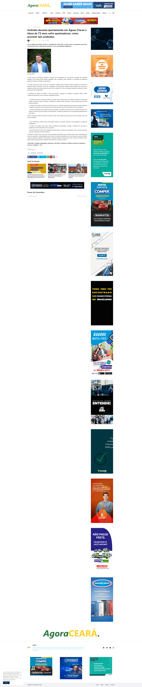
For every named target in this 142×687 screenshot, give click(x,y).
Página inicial (30, 27)
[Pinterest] (51, 157)
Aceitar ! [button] (6, 682)
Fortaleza (58, 13)
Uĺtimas (44, 13)
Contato (107, 684)
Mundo (88, 13)
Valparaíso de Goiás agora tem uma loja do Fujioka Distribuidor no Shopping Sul (56, 176)
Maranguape (37, 27)
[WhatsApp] (48, 157)
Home (97, 684)
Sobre (102, 684)
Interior (69, 13)
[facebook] (103, 648)
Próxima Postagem (82, 196)
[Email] (53, 157)
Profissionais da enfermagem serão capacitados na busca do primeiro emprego (76, 176)
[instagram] (113, 648)
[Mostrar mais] (56, 157)
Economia (76, 13)
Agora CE (31, 13)
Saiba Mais (13, 680)
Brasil (82, 13)
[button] (109, 13)
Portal (37, 13)
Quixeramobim (40, 153)
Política (104, 13)
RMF (64, 13)
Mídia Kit (113, 684)
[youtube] (110, 648)
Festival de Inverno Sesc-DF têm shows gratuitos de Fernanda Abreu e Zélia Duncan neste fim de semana (36, 176)
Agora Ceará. (39, 684)
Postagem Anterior (32, 196)
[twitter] (107, 648)
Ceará (51, 13)
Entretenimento (96, 13)
